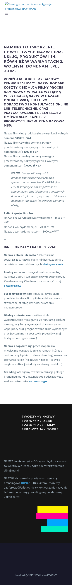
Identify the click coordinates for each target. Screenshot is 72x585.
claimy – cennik (53, 264)
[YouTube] (36, 553)
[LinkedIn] (31, 553)
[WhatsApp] (40, 553)
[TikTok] (45, 553)
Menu (6, 14)
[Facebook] (26, 553)
